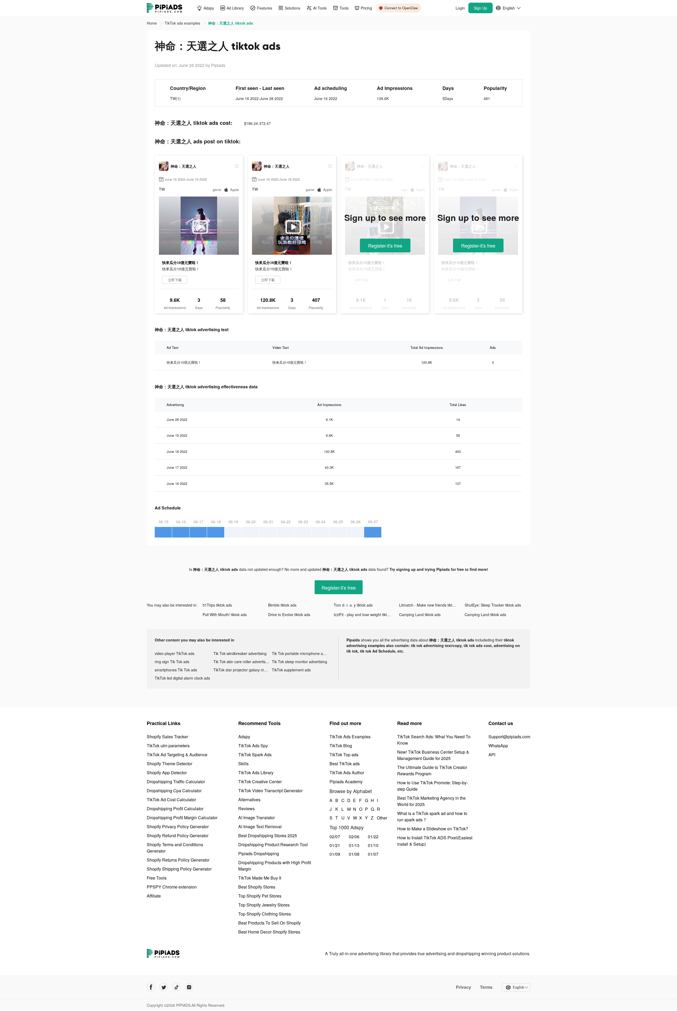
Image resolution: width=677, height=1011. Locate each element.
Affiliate (154, 896)
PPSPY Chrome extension (172, 887)
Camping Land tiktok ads (420, 614)
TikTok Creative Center (260, 781)
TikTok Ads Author (347, 772)
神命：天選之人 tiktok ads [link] (230, 23)
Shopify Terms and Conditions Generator (175, 847)
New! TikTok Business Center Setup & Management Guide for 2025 (433, 755)
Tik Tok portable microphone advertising (301, 653)
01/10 (373, 845)
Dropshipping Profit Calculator (175, 808)
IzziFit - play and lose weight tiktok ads (366, 614)
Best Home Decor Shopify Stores (269, 932)
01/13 (354, 845)
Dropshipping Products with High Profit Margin (274, 865)
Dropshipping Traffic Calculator (176, 781)
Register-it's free (385, 245)
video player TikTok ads (174, 653)
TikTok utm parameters (168, 746)
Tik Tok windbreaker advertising (240, 653)
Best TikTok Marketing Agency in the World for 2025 (431, 801)
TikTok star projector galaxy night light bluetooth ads (242, 669)
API (491, 755)
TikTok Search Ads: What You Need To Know (433, 740)
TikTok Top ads (344, 755)
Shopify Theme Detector (169, 763)
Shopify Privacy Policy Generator (178, 826)
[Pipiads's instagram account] (189, 987)
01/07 (373, 854)
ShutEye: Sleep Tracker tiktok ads (493, 605)
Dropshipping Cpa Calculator (174, 790)
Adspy (244, 737)
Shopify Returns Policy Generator (178, 860)
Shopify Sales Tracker (167, 737)
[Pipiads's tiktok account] (176, 987)
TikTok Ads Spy (253, 746)
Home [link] (152, 23)
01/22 (373, 837)
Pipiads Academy (346, 781)
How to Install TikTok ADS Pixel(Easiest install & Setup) (434, 841)
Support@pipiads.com (509, 737)
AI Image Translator (256, 817)
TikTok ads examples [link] (183, 23)
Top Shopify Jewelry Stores (264, 905)
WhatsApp (498, 746)
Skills (243, 763)
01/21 (335, 845)
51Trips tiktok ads (217, 605)
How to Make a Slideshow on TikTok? (432, 829)
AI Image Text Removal (260, 826)
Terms (486, 987)
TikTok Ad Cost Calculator (171, 799)
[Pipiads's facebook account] (151, 987)
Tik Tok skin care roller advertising (242, 661)
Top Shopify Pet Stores (259, 896)
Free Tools (157, 878)
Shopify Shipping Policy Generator (179, 869)
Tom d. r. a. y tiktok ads (353, 605)
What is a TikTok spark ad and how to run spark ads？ (432, 816)
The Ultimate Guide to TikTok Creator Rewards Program (432, 770)
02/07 (335, 837)
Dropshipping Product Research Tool (273, 844)
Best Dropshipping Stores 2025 (267, 835)
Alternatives (249, 799)
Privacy (463, 987)
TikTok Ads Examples (350, 737)
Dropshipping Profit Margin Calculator (182, 817)
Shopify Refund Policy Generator (177, 835)
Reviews (246, 808)
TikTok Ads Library (255, 772)
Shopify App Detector (167, 772)
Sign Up (480, 8)
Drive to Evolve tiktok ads (289, 614)
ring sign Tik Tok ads (172, 661)
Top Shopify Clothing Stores (264, 914)
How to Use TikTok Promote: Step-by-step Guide (432, 786)
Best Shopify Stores (256, 887)
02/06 (354, 837)
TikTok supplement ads (291, 669)
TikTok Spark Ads (255, 755)
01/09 (335, 854)
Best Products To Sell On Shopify (269, 923)
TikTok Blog (341, 746)
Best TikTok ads (345, 763)
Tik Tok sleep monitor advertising (299, 661)
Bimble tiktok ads (282, 605)
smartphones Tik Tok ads (176, 669)
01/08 (354, 854)
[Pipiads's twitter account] (163, 987)
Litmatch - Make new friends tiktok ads (431, 605)
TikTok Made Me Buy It (259, 878)
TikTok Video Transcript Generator (270, 790)
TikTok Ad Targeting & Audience (177, 755)
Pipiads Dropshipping (258, 853)
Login (460, 8)
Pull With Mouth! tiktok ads (225, 614)
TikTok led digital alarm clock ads (182, 678)
